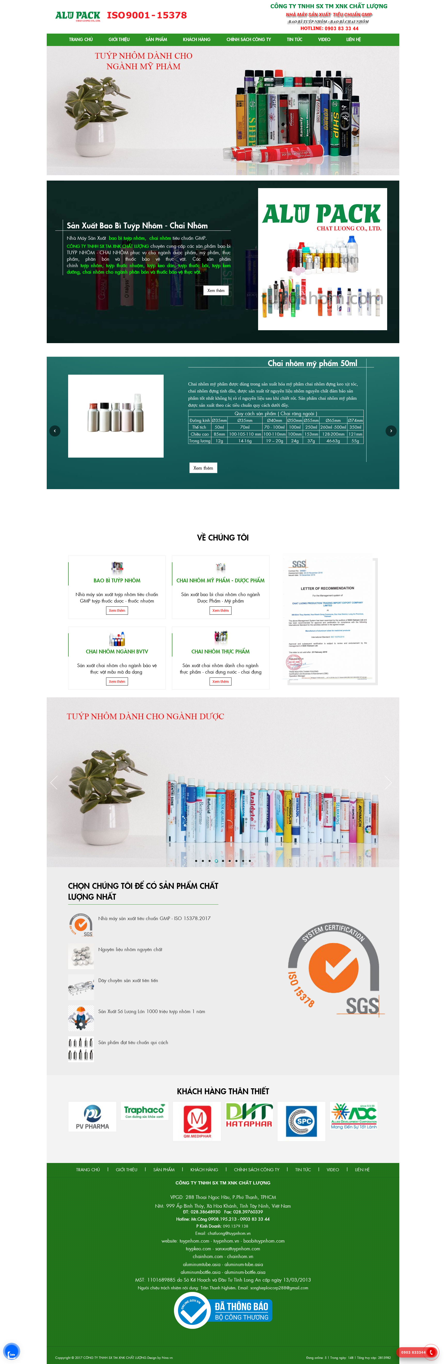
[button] (51, 110)
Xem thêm (216, 290)
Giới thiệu (119, 39)
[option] (223, 415)
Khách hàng (197, 39)
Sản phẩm (156, 39)
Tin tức (294, 39)
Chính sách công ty (249, 39)
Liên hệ (353, 39)
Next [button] (391, 431)
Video (324, 39)
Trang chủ (81, 39)
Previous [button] (54, 431)
